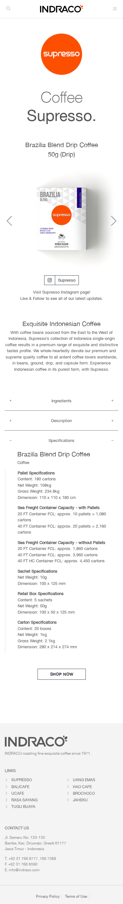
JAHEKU (80, 800)
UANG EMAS (84, 780)
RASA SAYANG (24, 800)
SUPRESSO (21, 780)
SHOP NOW (61, 674)
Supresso (66, 280)
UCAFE (17, 793)
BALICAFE (20, 787)
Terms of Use (76, 896)
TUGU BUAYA (23, 806)
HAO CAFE (82, 787)
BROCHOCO (84, 793)
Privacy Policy (48, 896)
